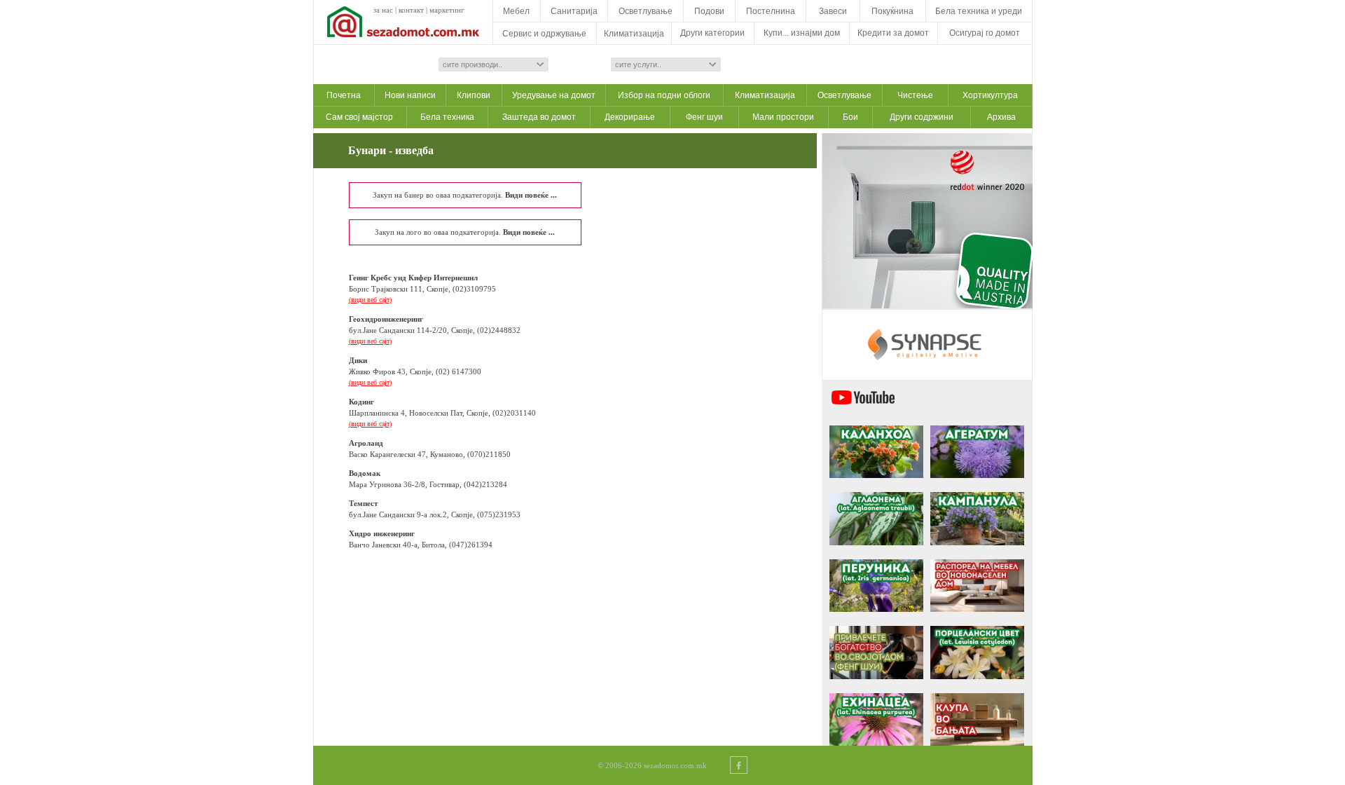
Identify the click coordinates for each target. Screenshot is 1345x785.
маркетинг (446, 10)
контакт (411, 10)
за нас (383, 10)
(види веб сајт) (370, 299)
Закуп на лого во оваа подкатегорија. (465, 232)
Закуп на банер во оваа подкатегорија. (465, 195)
